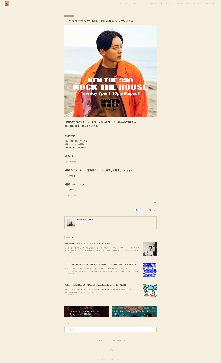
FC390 (187, 3)
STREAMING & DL (165, 3)
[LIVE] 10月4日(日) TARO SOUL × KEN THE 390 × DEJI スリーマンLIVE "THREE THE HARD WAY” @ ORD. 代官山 (107, 264)
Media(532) (67, 196)
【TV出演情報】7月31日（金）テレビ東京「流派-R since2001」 (88, 243)
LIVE (125, 3)
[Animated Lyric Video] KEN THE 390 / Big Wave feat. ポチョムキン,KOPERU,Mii (95, 285)
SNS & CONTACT (211, 3)
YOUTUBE (153, 3)
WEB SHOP (178, 3)
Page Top (110, 350)
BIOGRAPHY (134, 3)
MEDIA (144, 3)
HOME (111, 3)
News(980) (74, 196)
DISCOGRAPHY (197, 3)
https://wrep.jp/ (70, 161)
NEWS (119, 3)
